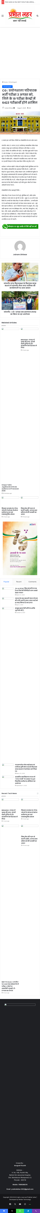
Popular (6, 582)
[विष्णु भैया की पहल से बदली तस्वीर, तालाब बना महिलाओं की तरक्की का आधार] (29, 501)
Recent (18, 582)
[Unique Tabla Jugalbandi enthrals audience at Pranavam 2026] (10, 405)
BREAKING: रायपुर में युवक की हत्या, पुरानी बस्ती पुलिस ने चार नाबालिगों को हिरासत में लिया (29, 344)
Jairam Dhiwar (9, 108)
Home (5, 82)
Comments (32, 582)
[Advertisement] (20, 53)
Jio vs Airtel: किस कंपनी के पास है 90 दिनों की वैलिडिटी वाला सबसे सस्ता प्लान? (26, 590)
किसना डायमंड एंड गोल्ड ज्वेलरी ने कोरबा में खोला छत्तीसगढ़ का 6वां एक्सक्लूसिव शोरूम (10, 511)
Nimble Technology (25, 1199)
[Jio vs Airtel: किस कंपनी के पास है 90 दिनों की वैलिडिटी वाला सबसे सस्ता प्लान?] (7, 591)
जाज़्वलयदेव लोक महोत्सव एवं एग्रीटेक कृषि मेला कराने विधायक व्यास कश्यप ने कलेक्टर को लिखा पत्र (26, 768)
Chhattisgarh (13, 82)
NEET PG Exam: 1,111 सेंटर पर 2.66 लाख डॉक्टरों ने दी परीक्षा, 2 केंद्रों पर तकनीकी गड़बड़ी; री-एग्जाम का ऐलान (10, 986)
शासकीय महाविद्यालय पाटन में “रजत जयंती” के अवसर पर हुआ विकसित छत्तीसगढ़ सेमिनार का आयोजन (25, 780)
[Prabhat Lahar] (20, 16)
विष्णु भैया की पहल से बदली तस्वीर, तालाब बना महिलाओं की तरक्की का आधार (29, 511)
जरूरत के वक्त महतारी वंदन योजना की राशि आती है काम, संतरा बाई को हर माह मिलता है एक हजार (26, 600)
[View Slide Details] (20, 227)
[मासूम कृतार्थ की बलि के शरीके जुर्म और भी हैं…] (7, 684)
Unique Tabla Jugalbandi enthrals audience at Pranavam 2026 (10, 488)
